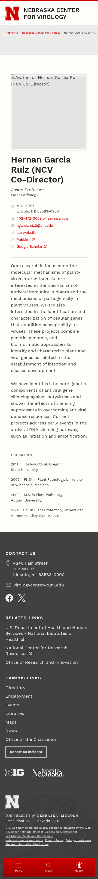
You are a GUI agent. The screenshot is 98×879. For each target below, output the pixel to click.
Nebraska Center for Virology (51, 13)
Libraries (14, 713)
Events (12, 704)
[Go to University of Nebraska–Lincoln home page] (12, 13)
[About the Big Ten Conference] (14, 772)
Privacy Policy (54, 840)
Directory (15, 687)
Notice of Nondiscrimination (24, 840)
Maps (11, 722)
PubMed (23, 240)
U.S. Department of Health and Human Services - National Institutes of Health (46, 633)
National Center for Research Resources (36, 650)
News (11, 730)
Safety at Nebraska (78, 840)
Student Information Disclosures (26, 844)
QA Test (38, 831)
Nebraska (11, 32)
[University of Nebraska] (48, 772)
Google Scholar (29, 246)
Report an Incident (26, 752)
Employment (18, 696)
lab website (26, 233)
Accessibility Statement (61, 831)
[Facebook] (9, 598)
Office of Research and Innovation (41, 662)
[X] (22, 598)
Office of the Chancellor (31, 739)
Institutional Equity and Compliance (29, 835)
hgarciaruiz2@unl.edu (35, 225)
